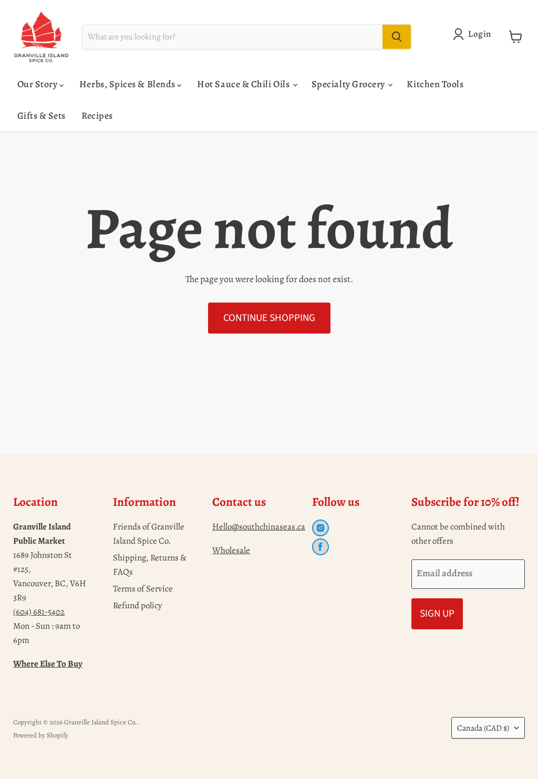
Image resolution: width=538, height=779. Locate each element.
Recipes (97, 115)
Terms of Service (143, 589)
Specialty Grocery (349, 84)
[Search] (396, 37)
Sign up (437, 613)
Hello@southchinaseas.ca (258, 527)
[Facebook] (320, 546)
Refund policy (137, 605)
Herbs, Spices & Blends (128, 84)
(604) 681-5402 (39, 612)
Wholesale (231, 550)
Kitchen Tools (435, 84)
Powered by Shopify (40, 735)
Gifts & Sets (41, 115)
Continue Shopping (269, 317)
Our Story (38, 84)
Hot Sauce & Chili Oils (244, 84)
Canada (483, 727)
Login (479, 34)
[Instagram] (320, 528)
